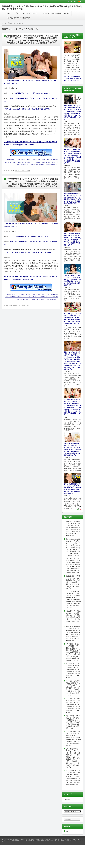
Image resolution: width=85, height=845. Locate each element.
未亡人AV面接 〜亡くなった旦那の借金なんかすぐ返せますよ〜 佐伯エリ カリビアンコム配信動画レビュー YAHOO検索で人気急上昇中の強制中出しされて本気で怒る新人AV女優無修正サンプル (73, 778)
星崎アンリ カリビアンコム (22, 170)
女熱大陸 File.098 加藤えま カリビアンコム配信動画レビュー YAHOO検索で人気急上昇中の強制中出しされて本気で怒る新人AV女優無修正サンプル (73, 617)
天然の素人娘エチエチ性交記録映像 (18, 18)
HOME (9, 13)
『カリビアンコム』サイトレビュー (27, 13)
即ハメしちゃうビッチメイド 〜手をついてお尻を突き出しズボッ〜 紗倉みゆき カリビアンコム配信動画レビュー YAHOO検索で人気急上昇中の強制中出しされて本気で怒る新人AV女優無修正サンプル (73, 600)
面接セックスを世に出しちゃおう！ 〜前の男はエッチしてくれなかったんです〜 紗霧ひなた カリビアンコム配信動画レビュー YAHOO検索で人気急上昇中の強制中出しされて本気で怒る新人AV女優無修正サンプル (73, 547)
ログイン (68, 831)
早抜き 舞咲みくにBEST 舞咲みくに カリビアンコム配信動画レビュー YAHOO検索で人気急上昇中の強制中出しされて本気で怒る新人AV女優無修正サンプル (73, 722)
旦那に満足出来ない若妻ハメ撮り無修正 (56, 13)
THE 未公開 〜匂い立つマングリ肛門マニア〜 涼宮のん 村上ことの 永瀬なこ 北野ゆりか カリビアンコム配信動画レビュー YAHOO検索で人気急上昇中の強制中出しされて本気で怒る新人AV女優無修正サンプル (73, 652)
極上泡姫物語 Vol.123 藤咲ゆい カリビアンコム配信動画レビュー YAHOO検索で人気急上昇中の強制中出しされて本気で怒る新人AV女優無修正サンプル (73, 582)
